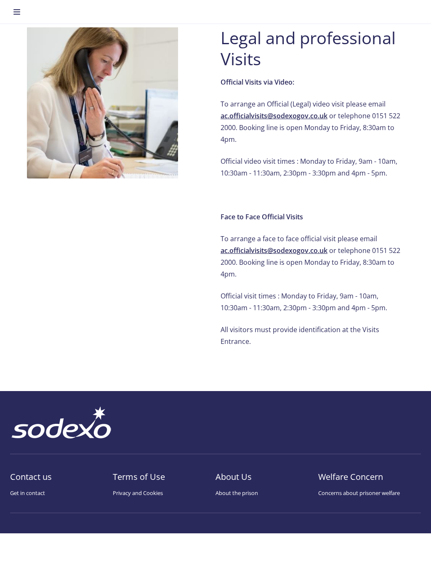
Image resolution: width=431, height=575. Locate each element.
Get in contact (27, 493)
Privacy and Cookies (138, 493)
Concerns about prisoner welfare (359, 493)
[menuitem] (17, 12)
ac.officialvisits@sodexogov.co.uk (274, 115)
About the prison (237, 493)
